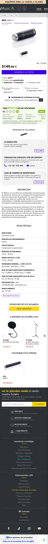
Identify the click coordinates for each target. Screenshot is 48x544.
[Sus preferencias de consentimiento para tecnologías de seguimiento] (44, 540)
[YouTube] (39, 528)
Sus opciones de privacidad (21, 537)
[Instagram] (29, 528)
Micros (11, 15)
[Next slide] (44, 335)
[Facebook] (9, 528)
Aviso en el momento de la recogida (18, 541)
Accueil (4, 15)
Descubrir (39, 151)
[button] (23, 54)
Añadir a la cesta (24, 72)
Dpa (16, 15)
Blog (24, 505)
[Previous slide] (3, 335)
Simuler (41, 111)
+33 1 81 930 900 (26, 426)
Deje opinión (24, 308)
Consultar (39, 182)
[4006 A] (23, 134)
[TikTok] (19, 528)
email (32, 165)
